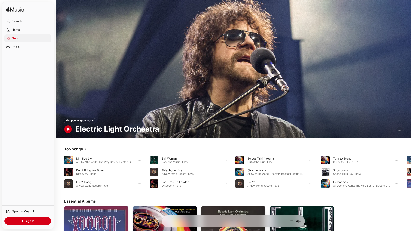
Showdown (340, 170)
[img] (15, 9)
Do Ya (251, 182)
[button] (28, 21)
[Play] (68, 129)
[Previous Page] (60, 171)
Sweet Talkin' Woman (261, 158)
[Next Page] (407, 171)
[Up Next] (291, 221)
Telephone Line (172, 170)
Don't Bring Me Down (90, 170)
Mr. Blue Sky (84, 158)
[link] (75, 149)
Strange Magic (257, 170)
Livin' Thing (83, 182)
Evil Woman (169, 158)
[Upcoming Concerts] (79, 120)
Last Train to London (175, 182)
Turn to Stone (342, 158)
